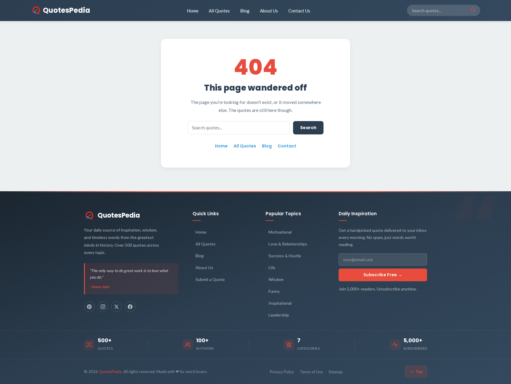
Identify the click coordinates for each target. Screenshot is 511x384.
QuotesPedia (119, 215)
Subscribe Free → (382, 275)
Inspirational (280, 303)
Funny (274, 291)
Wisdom (276, 279)
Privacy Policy (282, 371)
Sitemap (336, 371)
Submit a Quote (210, 279)
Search (308, 128)
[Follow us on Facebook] (130, 306)
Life (272, 267)
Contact (287, 146)
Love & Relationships (288, 243)
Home (192, 10)
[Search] (473, 10)
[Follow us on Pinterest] (89, 306)
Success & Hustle (285, 255)
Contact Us (299, 10)
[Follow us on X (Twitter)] (116, 306)
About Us (269, 10)
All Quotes (219, 10)
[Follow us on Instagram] (103, 306)
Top (419, 371)
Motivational (280, 231)
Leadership (279, 314)
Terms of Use (311, 371)
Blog (245, 10)
